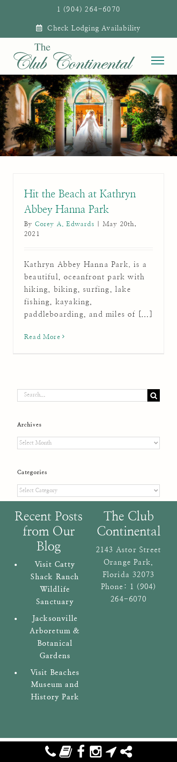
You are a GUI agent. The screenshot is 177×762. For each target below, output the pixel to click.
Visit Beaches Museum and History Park (55, 685)
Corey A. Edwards (65, 224)
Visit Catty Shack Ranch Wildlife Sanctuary (55, 583)
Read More (42, 337)
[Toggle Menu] (158, 60)
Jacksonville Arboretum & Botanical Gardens (55, 637)
